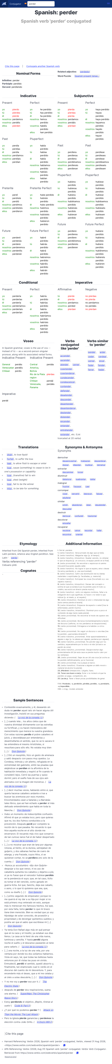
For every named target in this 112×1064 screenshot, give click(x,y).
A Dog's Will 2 (44, 1022)
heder (101, 369)
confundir (79, 516)
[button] (108, 4)
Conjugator (15, 3)
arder (102, 352)
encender (65, 421)
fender (101, 365)
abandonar (77, 505)
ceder (91, 356)
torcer (80, 472)
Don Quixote (18, 751)
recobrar (66, 530)
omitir (65, 505)
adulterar (67, 497)
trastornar (92, 516)
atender (64, 364)
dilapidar (77, 465)
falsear (99, 494)
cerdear (102, 356)
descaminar (68, 472)
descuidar (67, 509)
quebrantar (81, 479)
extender (65, 434)
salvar (77, 530)
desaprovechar (69, 461)
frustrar (66, 486)
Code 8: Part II (22, 1005)
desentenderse (68, 408)
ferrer (91, 369)
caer (87, 486)
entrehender (66, 430)
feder (91, 365)
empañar (67, 523)
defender (65, 390)
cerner (76, 364)
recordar (88, 530)
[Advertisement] (56, 43)
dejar (88, 505)
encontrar (67, 534)
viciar (65, 494)
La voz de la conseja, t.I (30, 717)
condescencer (67, 382)
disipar (66, 465)
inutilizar (89, 465)
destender (65, 412)
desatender (66, 395)
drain (9, 454)
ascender (65, 360)
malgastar (85, 461)
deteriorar (67, 479)
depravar (88, 494)
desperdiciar (100, 461)
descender (65, 399)
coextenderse (67, 373)
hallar (99, 530)
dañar (92, 479)
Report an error (10, 1057)
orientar (79, 534)
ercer (101, 360)
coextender (66, 369)
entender (65, 425)
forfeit (10, 459)
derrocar (66, 516)
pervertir (75, 494)
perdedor (85, 71)
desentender (66, 403)
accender (65, 355)
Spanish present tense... (87, 76)
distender (65, 417)
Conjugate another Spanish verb (43, 66)
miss (9, 488)
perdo (14, 557)
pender (91, 352)
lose (9, 467)
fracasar (77, 486)
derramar (101, 465)
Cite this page (12, 66)
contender (65, 386)
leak (9, 463)
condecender (67, 377)
